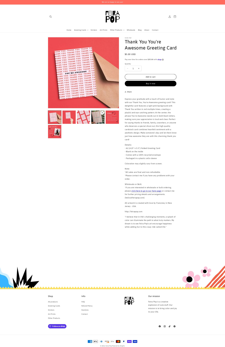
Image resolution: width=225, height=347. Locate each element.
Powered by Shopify (118, 346)
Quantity (128, 64)
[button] (50, 16)
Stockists (84, 310)
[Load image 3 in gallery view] (83, 117)
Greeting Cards (54, 306)
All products (53, 302)
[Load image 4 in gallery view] (112, 117)
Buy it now (150, 84)
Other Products (54, 318)
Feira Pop (109, 346)
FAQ (83, 302)
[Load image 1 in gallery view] (54, 117)
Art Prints (52, 314)
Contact (84, 314)
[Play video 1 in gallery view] (98, 117)
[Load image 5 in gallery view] (54, 131)
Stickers (51, 310)
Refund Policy (87, 306)
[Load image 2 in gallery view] (69, 117)
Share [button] (129, 92)
